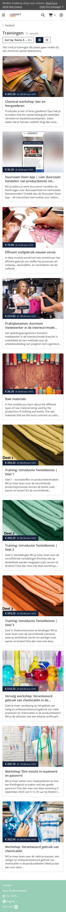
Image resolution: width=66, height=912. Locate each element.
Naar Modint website (15, 890)
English (9, 901)
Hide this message (50, 6)
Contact (7, 885)
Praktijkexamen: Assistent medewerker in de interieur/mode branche (29, 327)
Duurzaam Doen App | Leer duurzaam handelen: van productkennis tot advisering (33, 181)
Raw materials (15, 399)
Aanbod (9, 25)
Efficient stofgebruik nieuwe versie (30, 252)
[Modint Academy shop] (15, 15)
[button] (43, 15)
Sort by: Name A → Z (17, 40)
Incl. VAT (9, 896)
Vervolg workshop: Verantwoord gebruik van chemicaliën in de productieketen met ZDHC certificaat (31, 700)
